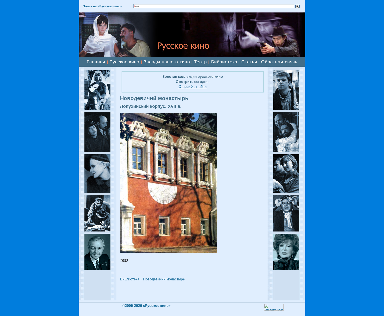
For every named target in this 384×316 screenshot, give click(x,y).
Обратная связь (279, 61)
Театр (200, 61)
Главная (96, 61)
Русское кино (125, 61)
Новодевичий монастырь (164, 279)
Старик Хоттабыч (192, 87)
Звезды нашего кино (167, 61)
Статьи (249, 61)
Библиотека (224, 61)
